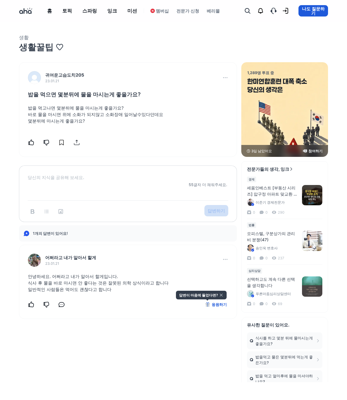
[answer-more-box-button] (225, 259)
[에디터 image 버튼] (61, 211)
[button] (225, 77)
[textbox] (128, 173)
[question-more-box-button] (225, 77)
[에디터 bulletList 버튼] (47, 211)
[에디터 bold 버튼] (32, 211)
